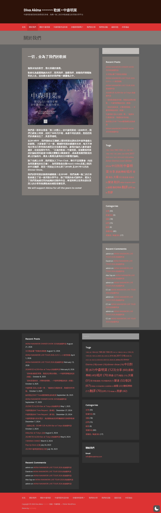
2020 (107, 157)
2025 (123, 157)
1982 (107, 150)
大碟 (116, 177)
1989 (131, 150)
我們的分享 (91, 27)
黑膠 (110, 192)
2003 (119, 154)
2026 (127, 157)
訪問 (130, 187)
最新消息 (114, 27)
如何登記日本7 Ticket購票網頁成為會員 (40, 395)
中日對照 (117, 166)
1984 (112, 150)
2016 (127, 153)
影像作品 (109, 215)
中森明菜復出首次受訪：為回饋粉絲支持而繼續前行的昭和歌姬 (49, 418)
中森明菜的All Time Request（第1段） (40, 414)
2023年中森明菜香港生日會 (36, 449)
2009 (123, 154)
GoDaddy (32, 508)
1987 (124, 150)
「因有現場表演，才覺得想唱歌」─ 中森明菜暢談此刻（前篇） (49, 380)
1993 (111, 154)
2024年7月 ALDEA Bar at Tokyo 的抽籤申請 (42, 437)
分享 (112, 172)
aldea (131, 157)
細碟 (110, 187)
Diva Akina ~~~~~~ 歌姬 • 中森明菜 (50, 10)
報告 (111, 177)
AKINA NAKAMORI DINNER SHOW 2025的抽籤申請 (45, 399)
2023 (115, 157)
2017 (131, 153)
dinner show (115, 364)
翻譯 (125, 187)
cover (122, 160)
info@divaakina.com (94, 456)
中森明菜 (105, 369)
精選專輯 (109, 386)
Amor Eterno (112, 160)
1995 (115, 154)
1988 (127, 150)
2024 (119, 157)
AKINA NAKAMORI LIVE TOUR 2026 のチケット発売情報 (47, 355)
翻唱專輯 (117, 187)
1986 (121, 150)
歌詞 (117, 182)
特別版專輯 (127, 182)
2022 (111, 157)
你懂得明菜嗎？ (77, 27)
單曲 (114, 375)
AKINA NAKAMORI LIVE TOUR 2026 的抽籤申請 (44, 362)
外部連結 (125, 27)
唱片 (129, 172)
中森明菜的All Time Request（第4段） (40, 410)
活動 (107, 219)
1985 (116, 150)
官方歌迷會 (123, 177)
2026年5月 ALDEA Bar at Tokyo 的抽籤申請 (42, 369)
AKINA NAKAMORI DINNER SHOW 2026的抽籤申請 (45, 344)
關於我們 (32, 27)
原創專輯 (121, 171)
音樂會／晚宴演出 (113, 235)
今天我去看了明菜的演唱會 (116, 74)
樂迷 (110, 182)
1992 (107, 154)
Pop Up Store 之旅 (32, 445)
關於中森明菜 (45, 27)
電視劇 (113, 391)
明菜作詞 (109, 381)
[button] (156, 508)
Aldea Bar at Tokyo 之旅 (35, 433)
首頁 (24, 27)
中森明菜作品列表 (61, 27)
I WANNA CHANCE (33, 441)
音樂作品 (109, 231)
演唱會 (122, 182)
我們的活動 (103, 27)
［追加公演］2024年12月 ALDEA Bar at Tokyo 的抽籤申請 (48, 425)
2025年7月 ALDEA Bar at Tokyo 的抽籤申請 (42, 406)
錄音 (107, 227)
